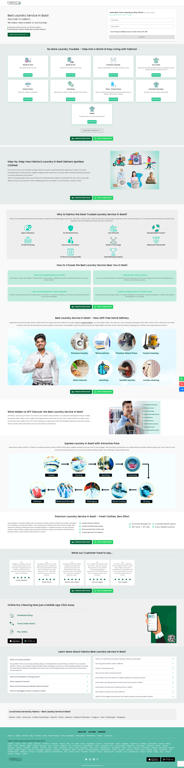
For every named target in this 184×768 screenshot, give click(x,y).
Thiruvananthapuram (92, 750)
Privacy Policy (80, 736)
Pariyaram (121, 750)
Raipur (10, 746)
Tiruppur (10, 750)
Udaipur (167, 752)
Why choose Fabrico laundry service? (108, 673)
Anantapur (11, 748)
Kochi (111, 746)
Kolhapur (11, 754)
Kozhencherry (77, 746)
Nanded (149, 752)
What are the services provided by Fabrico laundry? (29, 686)
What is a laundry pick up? (104, 668)
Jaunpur (18, 744)
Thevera (55, 746)
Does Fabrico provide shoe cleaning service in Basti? (113, 687)
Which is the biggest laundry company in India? (28, 691)
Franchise (37, 736)
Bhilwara (171, 748)
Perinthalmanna (57, 752)
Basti (68, 744)
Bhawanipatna (105, 750)
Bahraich (22, 746)
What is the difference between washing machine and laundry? (118, 659)
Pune (129, 748)
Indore (77, 748)
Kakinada (80, 750)
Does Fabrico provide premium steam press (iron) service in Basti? (119, 682)
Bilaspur (168, 744)
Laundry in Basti (87, 323)
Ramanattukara (120, 746)
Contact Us (108, 736)
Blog (31, 736)
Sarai (103, 717)
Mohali (71, 752)
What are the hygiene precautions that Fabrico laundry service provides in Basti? (124, 696)
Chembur (92, 752)
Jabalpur (165, 746)
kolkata (124, 748)
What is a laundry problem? (20, 660)
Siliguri (156, 750)
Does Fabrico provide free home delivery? (110, 692)
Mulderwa (69, 717)
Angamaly (43, 746)
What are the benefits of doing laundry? (25, 677)
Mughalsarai (91, 744)
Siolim (96, 748)
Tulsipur (29, 744)
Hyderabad (136, 748)
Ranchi (142, 750)
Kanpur (82, 744)
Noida (24, 744)
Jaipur (162, 752)
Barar (19, 717)
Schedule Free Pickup (82, 138)
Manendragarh (88, 746)
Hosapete (35, 748)
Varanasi (161, 744)
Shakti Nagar (111, 717)
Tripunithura (134, 744)
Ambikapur (27, 748)
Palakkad (154, 748)
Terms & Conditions (67, 736)
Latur (49, 746)
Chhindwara (63, 748)
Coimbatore (150, 746)
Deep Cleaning (54, 736)
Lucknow (99, 744)
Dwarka (24, 754)
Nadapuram (131, 746)
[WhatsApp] (181, 379)
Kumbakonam (133, 752)
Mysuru (71, 748)
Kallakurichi (23, 752)
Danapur (143, 752)
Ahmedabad (146, 748)
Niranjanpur (121, 717)
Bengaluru (84, 748)
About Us (11, 736)
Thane (137, 750)
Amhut (61, 717)
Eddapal (35, 746)
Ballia (77, 744)
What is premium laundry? (20, 681)
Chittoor (19, 748)
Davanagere (39, 750)
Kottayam (32, 752)
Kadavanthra (152, 744)
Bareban (12, 717)
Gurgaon (11, 744)
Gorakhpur (143, 744)
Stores (45, 736)
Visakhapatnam (105, 748)
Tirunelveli (84, 752)
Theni (170, 750)
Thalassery (56, 750)
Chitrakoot (46, 744)
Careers (100, 736)
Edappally (125, 744)
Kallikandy (48, 750)
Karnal (77, 752)
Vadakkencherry (13, 752)
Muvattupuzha (109, 752)
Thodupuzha (66, 750)
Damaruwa (27, 717)
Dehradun (129, 750)
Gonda (15, 746)
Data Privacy (91, 736)
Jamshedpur (140, 746)
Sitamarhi (31, 750)
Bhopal (156, 752)
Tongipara (95, 717)
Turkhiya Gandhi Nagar (41, 717)
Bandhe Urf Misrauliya (82, 717)
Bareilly (158, 746)
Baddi (74, 750)
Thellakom (63, 746)
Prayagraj (40, 752)
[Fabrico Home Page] (14, 3)
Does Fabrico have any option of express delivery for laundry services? (120, 678)
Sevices (18, 736)
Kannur (97, 746)
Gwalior (55, 748)
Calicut (114, 750)
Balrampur (37, 744)
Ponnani (99, 752)
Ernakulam (104, 746)
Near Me (25, 736)
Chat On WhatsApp (104, 138)
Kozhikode (54, 744)
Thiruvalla (43, 748)
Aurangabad (116, 748)
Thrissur (118, 744)
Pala (69, 746)
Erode (91, 748)
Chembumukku (109, 744)
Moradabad (163, 750)
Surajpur (23, 750)
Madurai (47, 752)
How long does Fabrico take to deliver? (109, 664)
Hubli (49, 748)
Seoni (66, 752)
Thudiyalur (118, 752)
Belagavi (18, 754)
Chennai (62, 744)
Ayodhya (149, 750)
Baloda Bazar (163, 748)
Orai (72, 744)
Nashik (17, 750)
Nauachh (54, 717)
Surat (125, 752)
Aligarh (29, 746)
